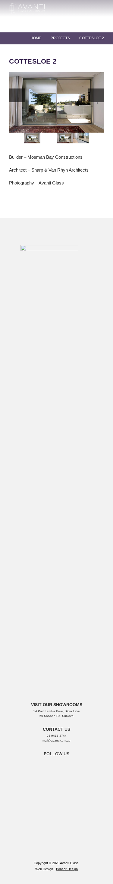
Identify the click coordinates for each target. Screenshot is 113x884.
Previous (17, 95)
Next (96, 95)
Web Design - (45, 869)
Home (35, 38)
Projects (60, 38)
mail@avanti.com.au (56, 740)
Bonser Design (67, 869)
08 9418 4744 (57, 735)
